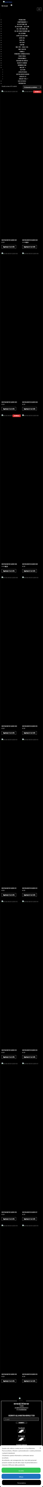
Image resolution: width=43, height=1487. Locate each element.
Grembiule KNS (22, 65)
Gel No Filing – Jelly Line (22, 27)
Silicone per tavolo (22, 61)
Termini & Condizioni (21, 1445)
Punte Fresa (22, 56)
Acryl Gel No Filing (22, 36)
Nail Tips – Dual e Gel (22, 47)
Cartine (22, 45)
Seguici (21, 1431)
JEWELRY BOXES (22, 72)
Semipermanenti (22, 22)
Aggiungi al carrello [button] (9, 247)
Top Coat (22, 42)
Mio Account (5, 6)
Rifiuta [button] (21, 1477)
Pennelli (22, 52)
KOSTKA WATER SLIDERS (22, 74)
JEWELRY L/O (22, 76)
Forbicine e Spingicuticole (22, 54)
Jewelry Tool (23, 79)
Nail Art (22, 67)
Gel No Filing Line (22, 24)
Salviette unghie (22, 63)
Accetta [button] (21, 1471)
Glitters (22, 70)
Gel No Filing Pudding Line (22, 31)
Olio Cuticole (22, 81)
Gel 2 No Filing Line (22, 29)
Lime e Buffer (22, 49)
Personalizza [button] (21, 1483)
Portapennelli (22, 58)
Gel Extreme (22, 33)
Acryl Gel (22, 38)
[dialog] (21, 1466)
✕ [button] (40, 1448)
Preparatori (22, 83)
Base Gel (22, 40)
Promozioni (22, 20)
